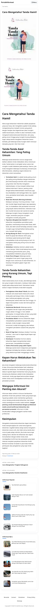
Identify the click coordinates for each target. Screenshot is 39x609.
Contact (13, 597)
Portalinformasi (7, 2)
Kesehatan (10, 456)
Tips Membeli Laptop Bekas (19, 485)
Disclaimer (21, 597)
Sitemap (19, 601)
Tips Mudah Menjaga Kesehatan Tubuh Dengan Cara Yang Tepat (22, 525)
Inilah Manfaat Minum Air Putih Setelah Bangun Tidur (22, 495)
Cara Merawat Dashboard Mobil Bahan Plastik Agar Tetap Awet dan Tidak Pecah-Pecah (23, 553)
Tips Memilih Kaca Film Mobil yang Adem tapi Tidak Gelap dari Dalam (22, 572)
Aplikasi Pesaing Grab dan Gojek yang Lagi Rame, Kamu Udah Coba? (23, 515)
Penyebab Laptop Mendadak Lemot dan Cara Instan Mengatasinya (22, 582)
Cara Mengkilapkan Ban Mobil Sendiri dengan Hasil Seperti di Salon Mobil (22, 562)
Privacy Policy (31, 597)
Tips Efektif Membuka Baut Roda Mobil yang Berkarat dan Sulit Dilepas (23, 542)
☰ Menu (34, 2)
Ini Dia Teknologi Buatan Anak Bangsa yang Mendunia (23, 505)
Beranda (6, 597)
